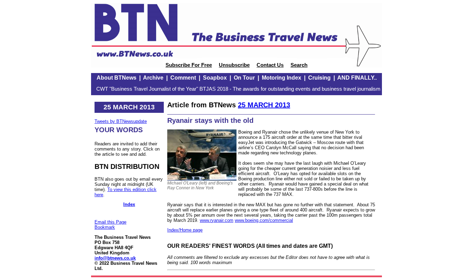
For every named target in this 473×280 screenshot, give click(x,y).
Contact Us (270, 65)
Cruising (319, 78)
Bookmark (105, 227)
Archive (153, 78)
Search (299, 65)
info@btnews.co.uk (115, 258)
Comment (183, 78)
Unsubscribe (234, 65)
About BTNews (116, 78)
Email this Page (110, 222)
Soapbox (215, 78)
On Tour (244, 78)
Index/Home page (185, 230)
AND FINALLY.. (357, 78)
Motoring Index (281, 78)
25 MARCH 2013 (264, 105)
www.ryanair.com (216, 220)
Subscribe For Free (189, 65)
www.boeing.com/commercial (264, 220)
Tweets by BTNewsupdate (121, 121)
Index (129, 204)
